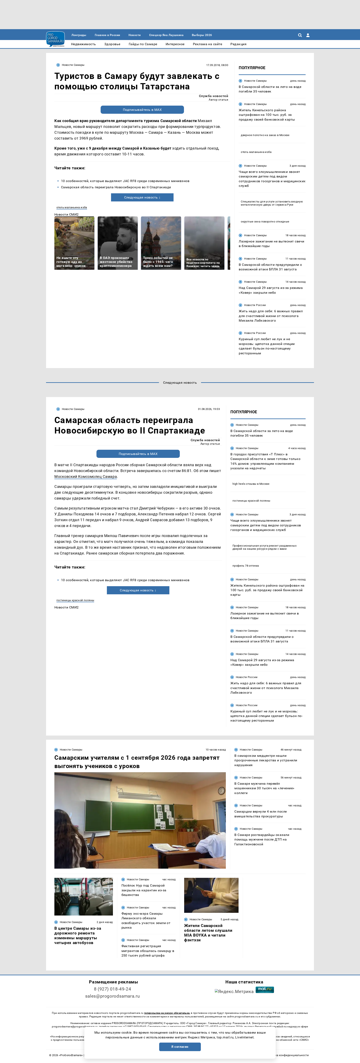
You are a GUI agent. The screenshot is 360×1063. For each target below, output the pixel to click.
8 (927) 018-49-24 (112, 989)
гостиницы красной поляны (75, 600)
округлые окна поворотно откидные (265, 221)
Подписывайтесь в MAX (142, 110)
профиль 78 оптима (245, 565)
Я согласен (180, 1047)
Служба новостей (213, 96)
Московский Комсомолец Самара (85, 476)
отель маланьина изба (71, 207)
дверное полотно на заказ (258, 135)
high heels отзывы (244, 483)
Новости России (255, 305)
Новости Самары (73, 64)
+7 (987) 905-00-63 (134, 1026)
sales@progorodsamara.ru (112, 996)
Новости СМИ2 (66, 214)
